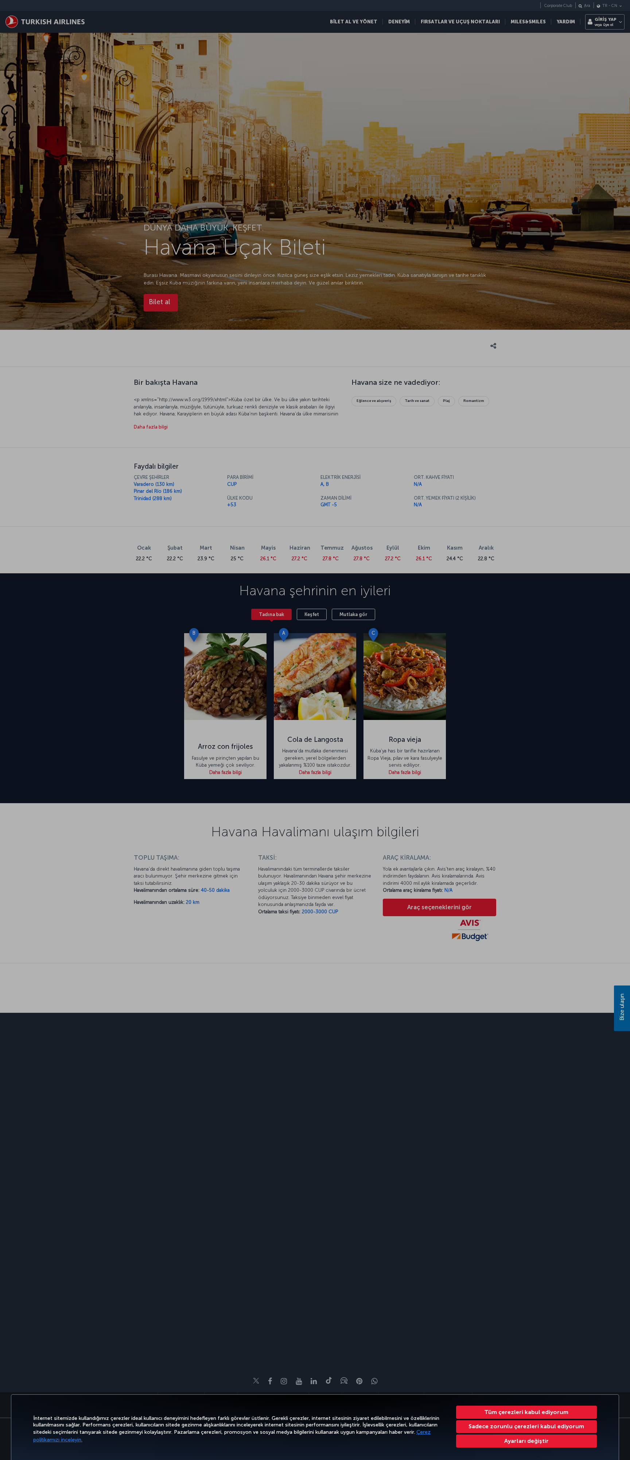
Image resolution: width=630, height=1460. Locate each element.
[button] (526, 1441)
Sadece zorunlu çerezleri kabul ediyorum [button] (526, 1426)
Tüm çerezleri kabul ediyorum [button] (526, 1412)
